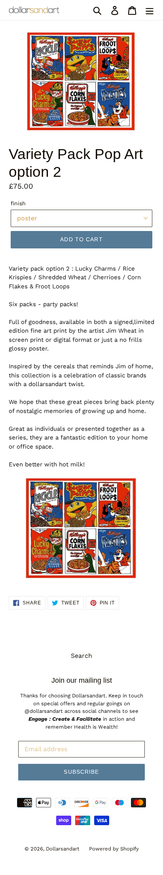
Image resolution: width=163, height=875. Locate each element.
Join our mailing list (81, 680)
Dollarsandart (62, 849)
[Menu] (149, 10)
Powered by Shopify (114, 849)
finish (18, 203)
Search (81, 655)
